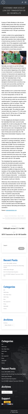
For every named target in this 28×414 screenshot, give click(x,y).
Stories (5, 308)
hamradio (16, 218)
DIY (4, 290)
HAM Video (6, 297)
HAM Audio (6, 292)
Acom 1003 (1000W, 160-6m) (10, 263)
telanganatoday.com (11, 210)
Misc (5, 299)
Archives (5, 322)
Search (5, 245)
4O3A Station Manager (9, 269)
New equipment (7, 301)
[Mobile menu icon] (25, 2)
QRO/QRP (6, 306)
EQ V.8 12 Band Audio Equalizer (11, 272)
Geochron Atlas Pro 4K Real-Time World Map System (14, 374)
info (20, 218)
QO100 (23, 218)
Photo (5, 304)
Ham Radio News (13, 215)
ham (6, 218)
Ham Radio (11, 218)
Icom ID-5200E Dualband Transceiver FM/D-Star (12, 381)
